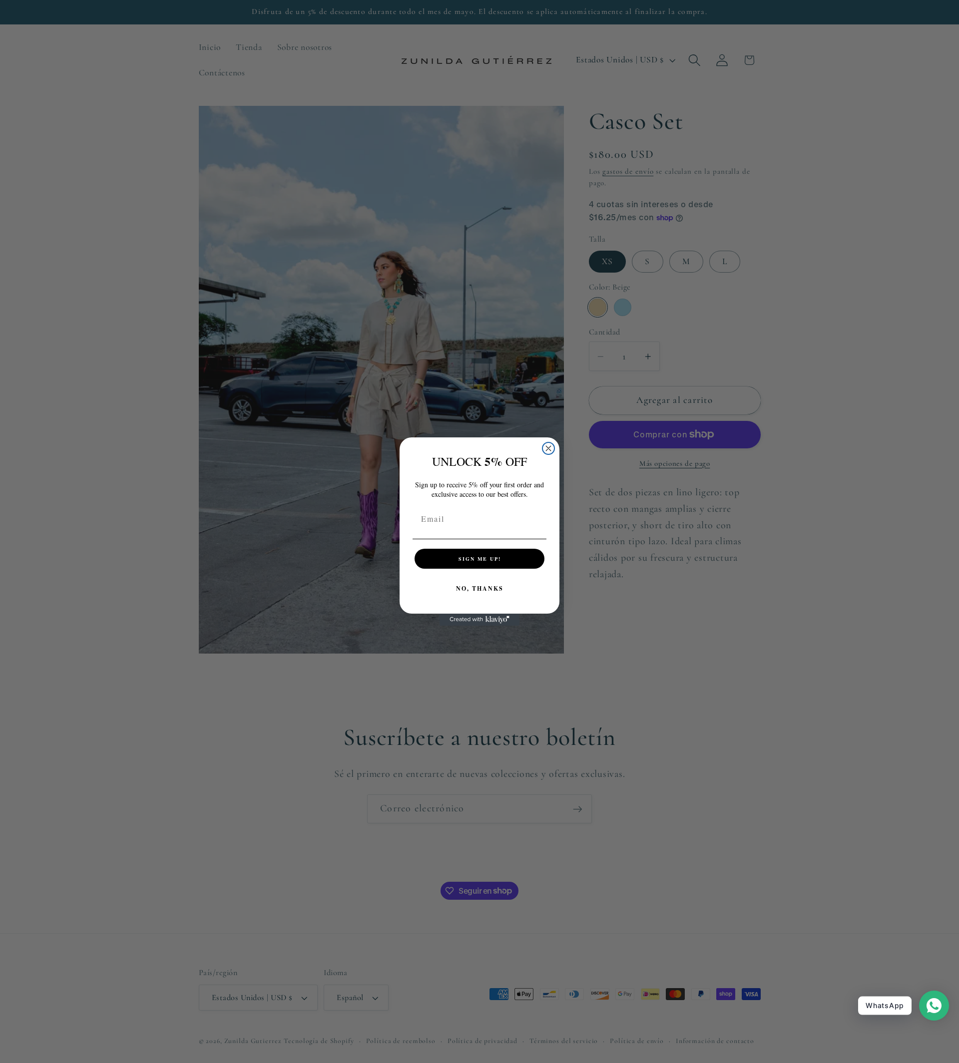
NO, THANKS (479, 588)
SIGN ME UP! (480, 558)
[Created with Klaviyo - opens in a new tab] (479, 620)
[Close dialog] (548, 448)
